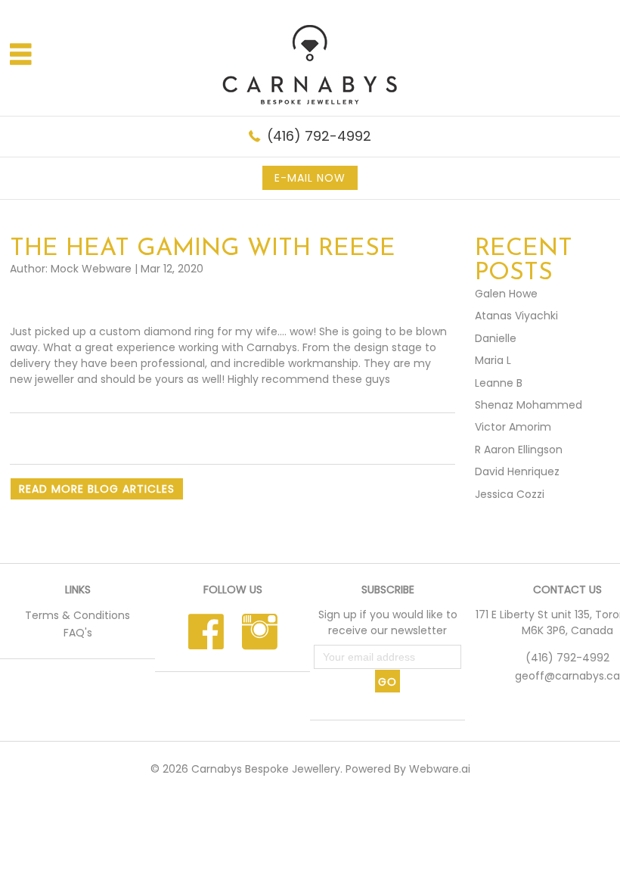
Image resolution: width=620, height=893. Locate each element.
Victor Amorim (513, 426)
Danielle (495, 338)
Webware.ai (439, 768)
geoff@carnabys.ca (567, 675)
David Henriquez (517, 471)
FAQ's (78, 632)
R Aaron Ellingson (519, 449)
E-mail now (310, 177)
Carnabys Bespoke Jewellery (265, 768)
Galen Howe (506, 293)
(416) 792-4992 (319, 135)
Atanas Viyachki (516, 315)
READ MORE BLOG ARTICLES (97, 488)
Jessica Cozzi (509, 494)
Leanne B (498, 382)
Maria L (493, 360)
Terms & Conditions (77, 615)
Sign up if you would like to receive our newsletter (387, 622)
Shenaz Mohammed (528, 404)
